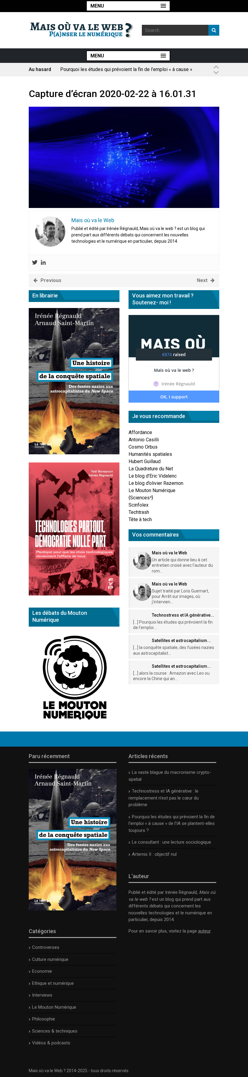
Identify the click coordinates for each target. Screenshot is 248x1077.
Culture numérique (50, 959)
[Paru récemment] (72, 909)
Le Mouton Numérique (152, 490)
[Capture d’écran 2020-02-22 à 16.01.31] (124, 206)
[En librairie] (74, 453)
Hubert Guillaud (145, 461)
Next (202, 280)
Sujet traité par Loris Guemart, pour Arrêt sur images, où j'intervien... (180, 596)
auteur (204, 931)
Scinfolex (138, 505)
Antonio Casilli (144, 440)
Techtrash (139, 512)
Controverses (45, 947)
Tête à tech (140, 519)
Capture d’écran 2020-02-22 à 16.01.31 (113, 93)
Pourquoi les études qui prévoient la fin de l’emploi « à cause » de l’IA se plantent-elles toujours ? (126, 72)
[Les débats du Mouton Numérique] (74, 722)
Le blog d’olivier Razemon (156, 483)
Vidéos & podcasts (51, 1043)
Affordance (140, 432)
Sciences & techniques (54, 1031)
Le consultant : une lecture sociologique (171, 842)
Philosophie (43, 1019)
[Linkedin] (43, 263)
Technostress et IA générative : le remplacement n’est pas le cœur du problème (164, 797)
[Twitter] (35, 263)
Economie (42, 971)
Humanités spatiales (150, 454)
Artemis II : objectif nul (154, 854)
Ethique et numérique (53, 983)
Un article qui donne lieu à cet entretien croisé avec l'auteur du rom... (182, 565)
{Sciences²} (141, 498)
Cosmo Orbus (143, 447)
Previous (51, 280)
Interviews (42, 995)
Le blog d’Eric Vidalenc (153, 476)
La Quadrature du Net (151, 469)
